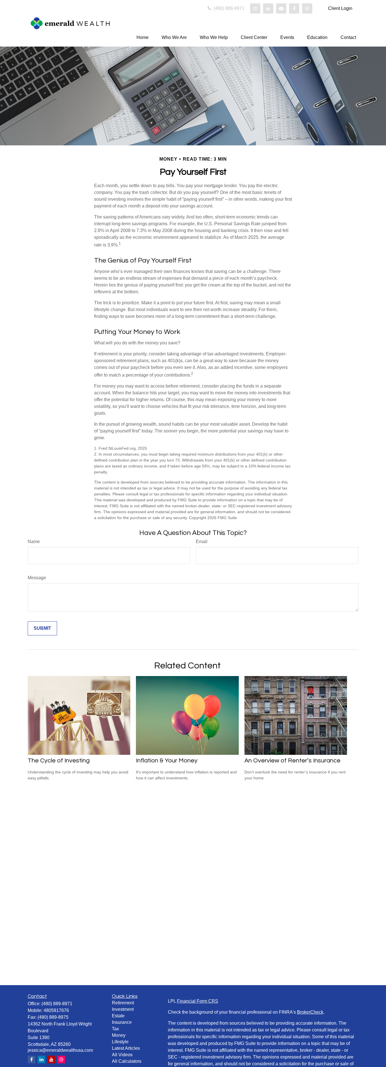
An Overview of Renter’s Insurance (292, 760)
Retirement (123, 1002)
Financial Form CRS (197, 1001)
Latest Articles (126, 1048)
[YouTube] (281, 8)
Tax (115, 1028)
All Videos (122, 1054)
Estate (118, 1015)
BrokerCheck (310, 1012)
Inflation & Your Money (167, 760)
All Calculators (126, 1061)
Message (37, 577)
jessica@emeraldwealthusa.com (60, 1050)
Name (34, 541)
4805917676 (56, 1010)
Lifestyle (120, 1041)
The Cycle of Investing (59, 760)
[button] (142, 37)
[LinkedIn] (268, 8)
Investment (123, 1009)
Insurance (122, 1022)
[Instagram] (255, 8)
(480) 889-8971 (228, 8)
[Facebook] (294, 8)
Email (201, 541)
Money (118, 1035)
